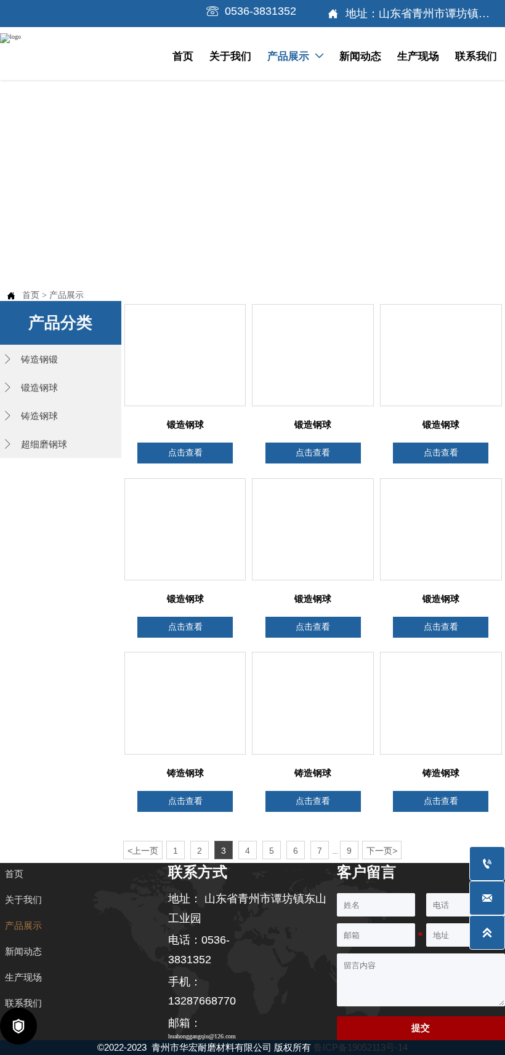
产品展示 (66, 295)
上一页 (142, 851)
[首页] (63, 51)
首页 (30, 295)
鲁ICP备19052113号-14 (360, 1047)
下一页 (381, 851)
